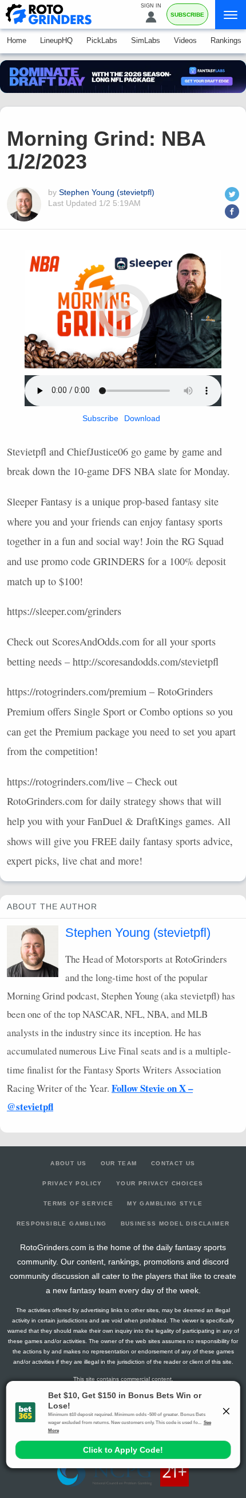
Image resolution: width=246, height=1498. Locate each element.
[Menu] (230, 14)
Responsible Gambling (62, 1223)
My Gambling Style (165, 1203)
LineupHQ (56, 40)
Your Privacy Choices (160, 1183)
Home (16, 40)
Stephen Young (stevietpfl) (106, 192)
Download (142, 418)
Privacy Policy (72, 1183)
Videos (185, 40)
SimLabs (145, 40)
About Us (68, 1163)
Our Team (119, 1163)
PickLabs (101, 40)
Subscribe (187, 14)
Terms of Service (78, 1203)
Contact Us (173, 1163)
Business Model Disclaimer (175, 1223)
